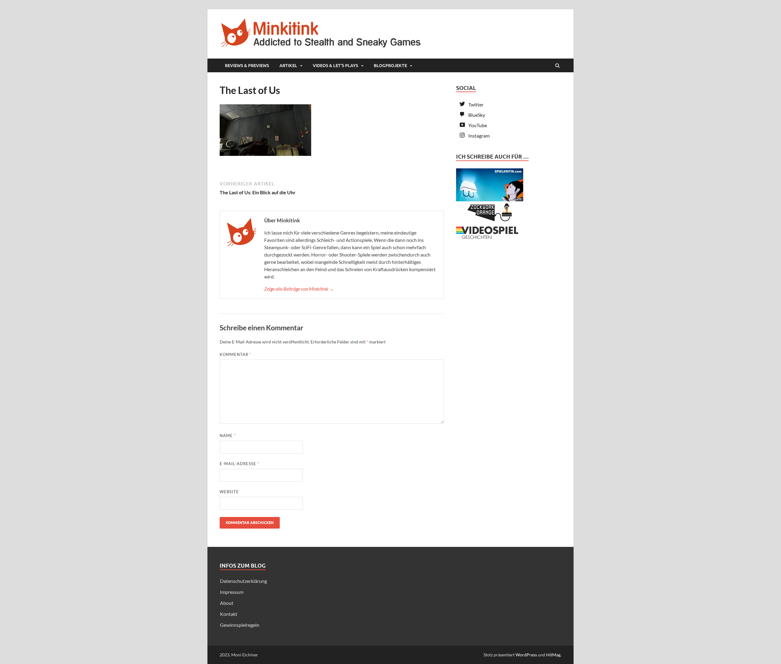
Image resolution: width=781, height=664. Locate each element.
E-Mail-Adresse (239, 463)
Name (228, 435)
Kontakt (228, 614)
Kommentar (235, 354)
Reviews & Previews (247, 65)
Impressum (231, 592)
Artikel (288, 65)
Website (229, 491)
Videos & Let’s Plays (335, 65)
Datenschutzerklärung (243, 581)
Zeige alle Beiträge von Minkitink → (299, 289)
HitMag (553, 654)
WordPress (526, 654)
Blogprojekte (390, 65)
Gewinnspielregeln (239, 625)
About (226, 603)
